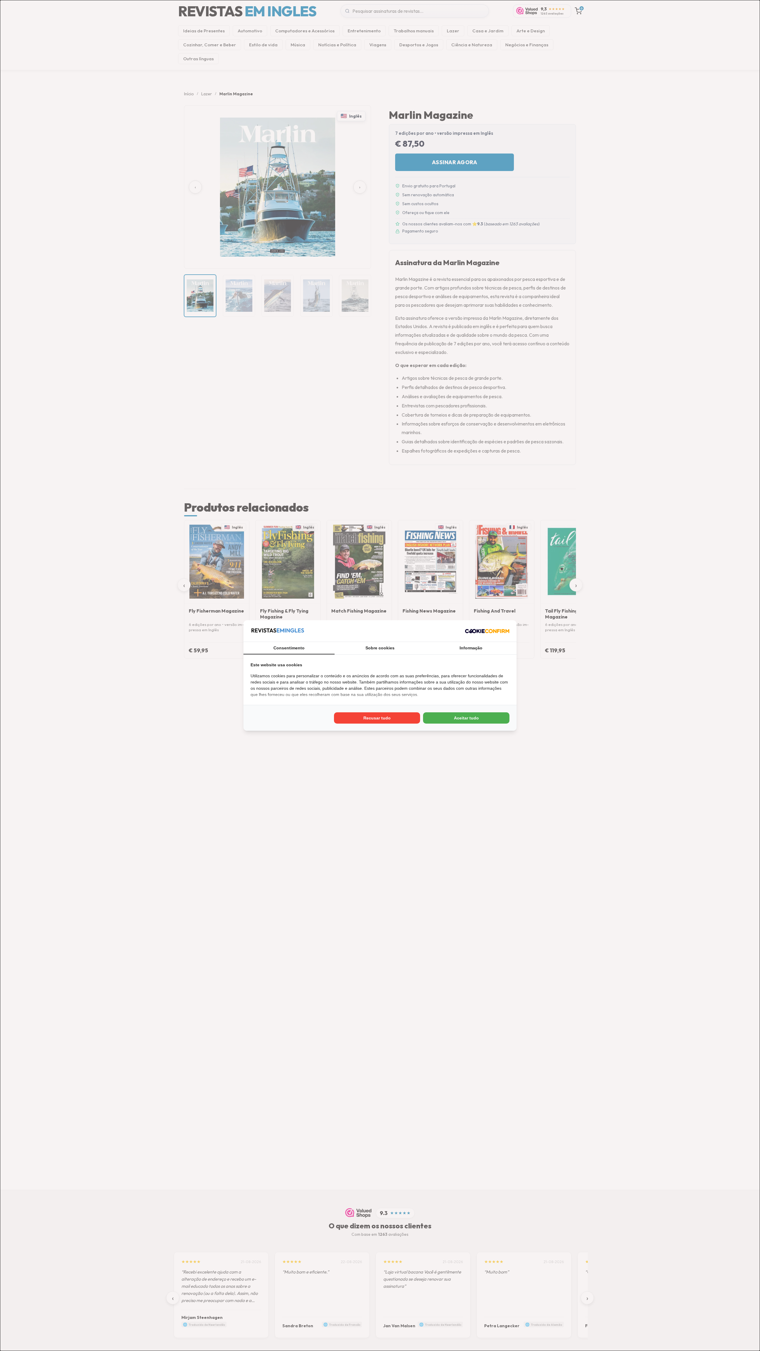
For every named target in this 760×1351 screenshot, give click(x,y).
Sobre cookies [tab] (380, 648)
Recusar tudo (377, 718)
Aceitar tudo (466, 718)
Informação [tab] (471, 648)
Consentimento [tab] (289, 648)
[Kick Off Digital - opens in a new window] (487, 631)
